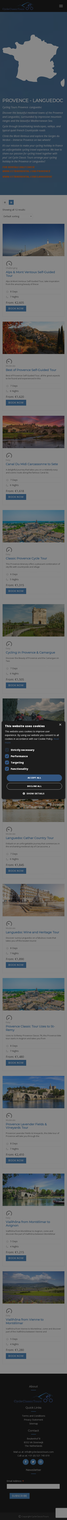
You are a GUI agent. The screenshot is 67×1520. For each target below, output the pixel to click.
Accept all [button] (34, 777)
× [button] (60, 725)
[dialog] (33, 760)
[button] (33, 793)
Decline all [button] (34, 786)
